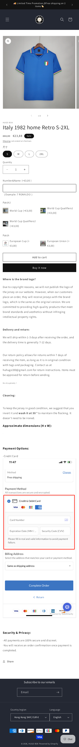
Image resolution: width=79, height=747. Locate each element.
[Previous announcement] (7, 5)
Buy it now (39, 267)
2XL (42, 154)
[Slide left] (31, 116)
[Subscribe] (58, 692)
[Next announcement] (72, 5)
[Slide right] (48, 116)
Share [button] (10, 661)
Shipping (6, 141)
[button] (7, 19)
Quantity (7, 162)
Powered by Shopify (48, 743)
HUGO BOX (33, 743)
